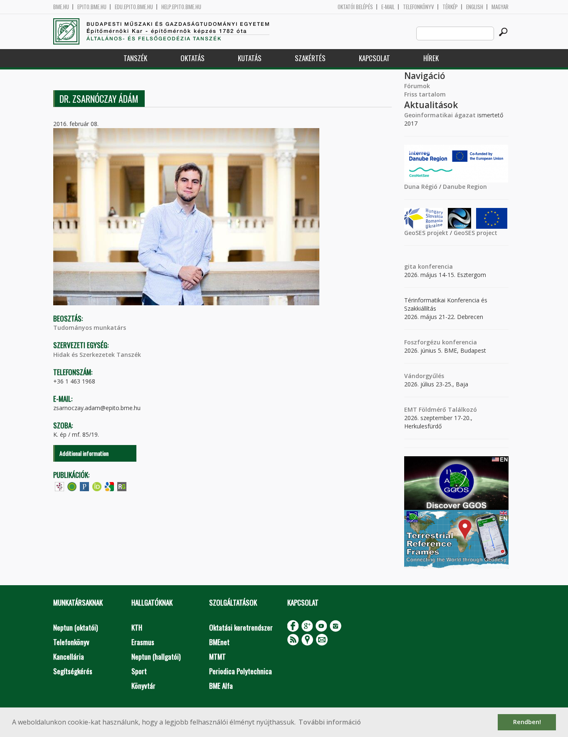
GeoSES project (475, 233)
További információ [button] (330, 722)
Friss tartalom (425, 94)
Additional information (84, 453)
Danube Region (465, 186)
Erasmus (142, 642)
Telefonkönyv (418, 7)
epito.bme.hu (91, 7)
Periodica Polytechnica (240, 671)
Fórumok (417, 86)
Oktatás (192, 58)
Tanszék (135, 58)
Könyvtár (143, 685)
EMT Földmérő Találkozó (440, 409)
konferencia (434, 266)
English (474, 7)
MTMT (217, 656)
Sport (139, 671)
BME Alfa (221, 685)
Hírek (431, 58)
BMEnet (219, 642)
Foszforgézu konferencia (440, 342)
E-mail (388, 7)
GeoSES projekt (426, 233)
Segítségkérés (72, 671)
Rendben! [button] (527, 722)
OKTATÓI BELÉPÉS (355, 7)
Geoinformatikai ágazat (440, 115)
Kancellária (68, 656)
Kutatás (250, 58)
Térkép (450, 7)
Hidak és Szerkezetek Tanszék (97, 355)
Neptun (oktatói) (75, 627)
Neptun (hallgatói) (155, 656)
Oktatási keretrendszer (241, 627)
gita (410, 266)
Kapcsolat (374, 58)
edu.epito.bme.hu (134, 7)
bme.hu (61, 7)
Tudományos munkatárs (89, 327)
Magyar (500, 7)
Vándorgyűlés (424, 376)
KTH (136, 627)
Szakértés (310, 58)
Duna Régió (420, 186)
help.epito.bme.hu (181, 7)
